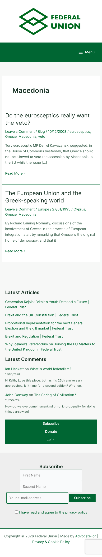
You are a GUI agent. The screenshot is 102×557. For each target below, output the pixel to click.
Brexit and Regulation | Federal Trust (34, 336)
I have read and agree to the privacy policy (53, 512)
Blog (41, 131)
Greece (11, 136)
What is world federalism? (50, 369)
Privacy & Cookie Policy (51, 542)
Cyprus (79, 209)
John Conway (16, 395)
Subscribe (51, 423)
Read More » (15, 173)
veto (41, 136)
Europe (43, 209)
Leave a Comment (20, 131)
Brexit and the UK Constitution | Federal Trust (41, 315)
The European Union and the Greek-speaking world (43, 197)
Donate (51, 431)
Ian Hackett (14, 369)
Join (51, 440)
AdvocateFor (85, 536)
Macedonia (27, 136)
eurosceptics (80, 131)
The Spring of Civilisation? (55, 395)
